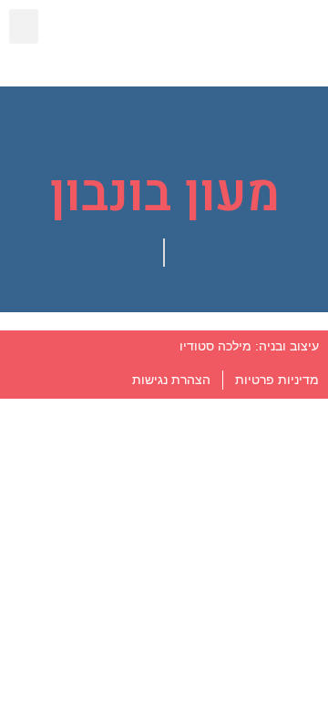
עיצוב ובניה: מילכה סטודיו (249, 346)
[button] (23, 26)
